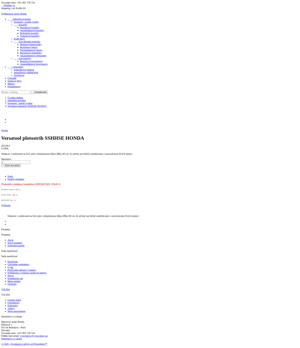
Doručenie (13, 261)
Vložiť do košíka (11, 165)
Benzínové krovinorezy (31, 61)
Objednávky (14, 302)
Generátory (16, 67)
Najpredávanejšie (16, 245)
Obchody (12, 284)
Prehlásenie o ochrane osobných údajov (27, 272)
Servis (11, 275)
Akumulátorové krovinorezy (34, 64)
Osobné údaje (14, 300)
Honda (4, 130)
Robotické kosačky (29, 33)
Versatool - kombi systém (26, 22)
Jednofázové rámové (24, 69)
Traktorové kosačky (30, 36)
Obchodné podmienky (19, 264)
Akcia (10, 240)
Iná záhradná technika (27, 41)
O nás (10, 267)
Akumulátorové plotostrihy (33, 55)
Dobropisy (13, 305)
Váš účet (5, 289)
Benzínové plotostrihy (31, 53)
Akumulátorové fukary (31, 50)
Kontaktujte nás (15, 278)
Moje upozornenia (16, 311)
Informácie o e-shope (11, 338)
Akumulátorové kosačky (32, 30)
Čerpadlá (12, 78)
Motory (11, 83)
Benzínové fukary (29, 47)
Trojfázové (19, 75)
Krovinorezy (22, 58)
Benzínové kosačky (29, 27)
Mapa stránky (14, 281)
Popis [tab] (10, 176)
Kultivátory (19, 38)
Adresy (11, 308)
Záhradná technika (19, 19)
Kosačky (21, 24)
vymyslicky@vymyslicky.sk (34, 336)
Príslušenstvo (14, 86)
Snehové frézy (15, 81)
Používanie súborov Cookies (22, 270)
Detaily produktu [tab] (16, 179)
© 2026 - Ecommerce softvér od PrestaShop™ (24, 344)
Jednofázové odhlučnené (26, 72)
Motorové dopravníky (31, 44)
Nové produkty (15, 243)
